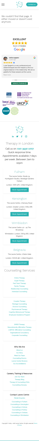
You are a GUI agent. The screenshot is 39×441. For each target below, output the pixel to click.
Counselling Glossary (19, 385)
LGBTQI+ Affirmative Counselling (19, 330)
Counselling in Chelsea (19, 412)
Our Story (19, 353)
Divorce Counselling (19, 307)
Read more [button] (7, 75)
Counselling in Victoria (19, 407)
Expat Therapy (19, 281)
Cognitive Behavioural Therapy (19, 312)
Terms (35, 423)
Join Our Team (19, 377)
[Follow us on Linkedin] (13, 136)
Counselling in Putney (19, 410)
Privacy (20, 425)
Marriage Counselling (19, 304)
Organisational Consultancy (19, 333)
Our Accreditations (19, 364)
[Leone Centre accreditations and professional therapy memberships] (17, 103)
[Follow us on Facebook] (22, 136)
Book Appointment (19, 190)
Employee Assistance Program (19, 315)
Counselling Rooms (19, 358)
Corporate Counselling (19, 335)
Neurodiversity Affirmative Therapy (20, 327)
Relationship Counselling (19, 289)
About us (19, 350)
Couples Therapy (19, 301)
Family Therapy (19, 286)
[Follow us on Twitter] (17, 136)
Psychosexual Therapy (19, 309)
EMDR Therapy (19, 324)
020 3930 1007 (25, 148)
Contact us (32, 4)
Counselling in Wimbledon (19, 415)
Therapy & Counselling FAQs (19, 382)
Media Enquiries (19, 398)
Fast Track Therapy (19, 283)
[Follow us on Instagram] (26, 136)
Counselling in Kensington (19, 404)
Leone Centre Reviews (19, 361)
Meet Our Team (19, 355)
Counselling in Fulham (19, 402)
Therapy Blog (19, 379)
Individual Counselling (19, 291)
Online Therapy (19, 278)
